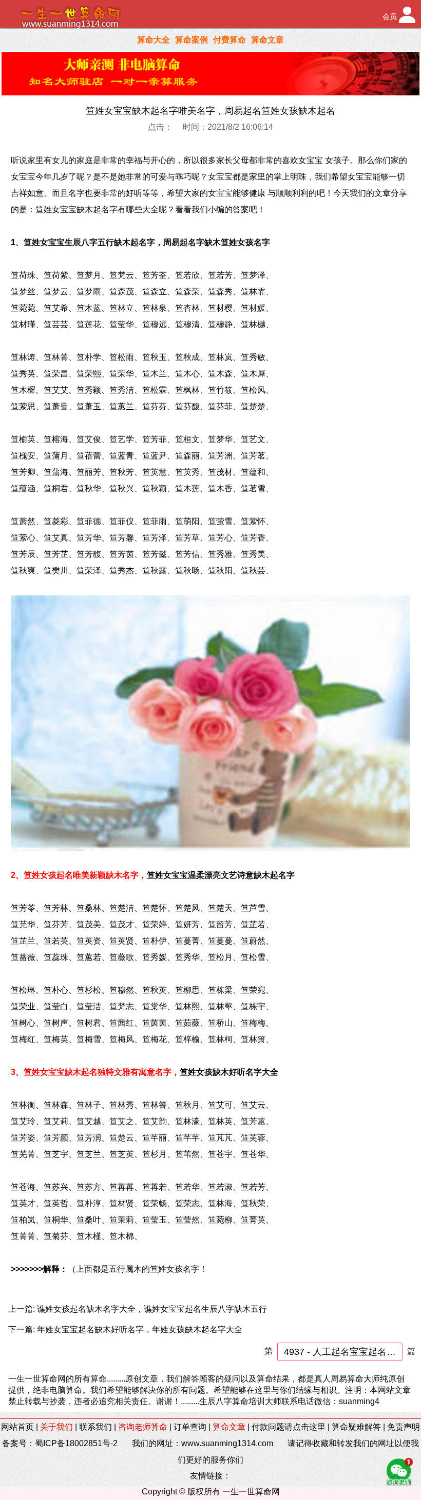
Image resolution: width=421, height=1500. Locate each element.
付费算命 (229, 39)
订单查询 (190, 1427)
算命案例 (191, 39)
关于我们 (56, 1427)
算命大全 (153, 39)
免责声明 (403, 1427)
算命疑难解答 (356, 1427)
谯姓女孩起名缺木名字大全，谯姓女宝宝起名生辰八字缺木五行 (152, 1309)
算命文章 (267, 39)
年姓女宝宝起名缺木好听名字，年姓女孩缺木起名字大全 (139, 1329)
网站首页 (17, 1427)
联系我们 (95, 1427)
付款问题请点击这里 (289, 1427)
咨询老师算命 (142, 1427)
